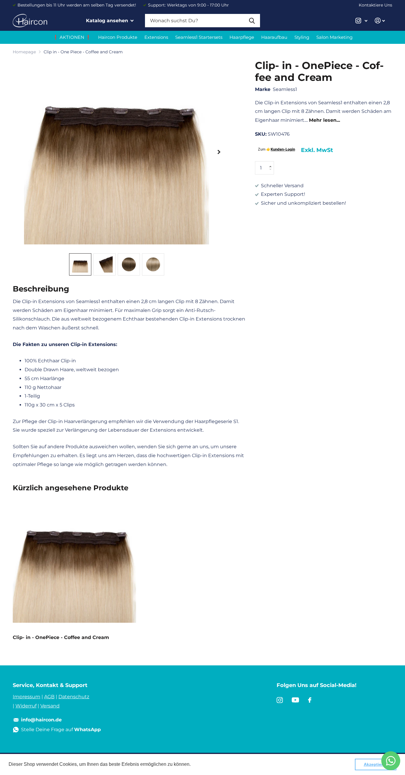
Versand (50, 706)
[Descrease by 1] (272, 172)
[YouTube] (295, 700)
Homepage (24, 52)
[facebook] (309, 700)
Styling (301, 37)
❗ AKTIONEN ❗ (72, 37)
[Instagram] (280, 700)
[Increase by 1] (272, 163)
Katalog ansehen (108, 20)
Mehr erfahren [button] (207, 764)
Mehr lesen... (324, 120)
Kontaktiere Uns (375, 5)
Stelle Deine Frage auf (61, 729)
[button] (219, 152)
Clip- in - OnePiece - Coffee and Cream (61, 637)
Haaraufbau (274, 37)
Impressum (26, 696)
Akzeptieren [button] (376, 764)
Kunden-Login (283, 149)
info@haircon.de (41, 720)
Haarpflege (241, 37)
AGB (49, 696)
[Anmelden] (380, 20)
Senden (252, 20)
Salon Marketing (334, 37)
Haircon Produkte (117, 37)
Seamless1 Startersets (198, 37)
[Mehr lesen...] (361, 20)
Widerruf (25, 706)
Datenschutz (73, 696)
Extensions (156, 37)
